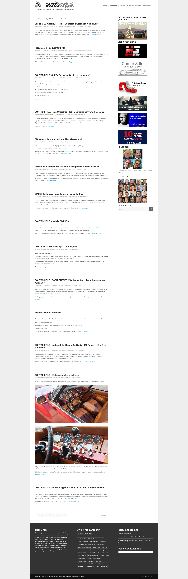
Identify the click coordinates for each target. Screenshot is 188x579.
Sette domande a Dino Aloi (48, 312)
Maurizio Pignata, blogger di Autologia (84, 50)
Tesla (76, 114)
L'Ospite (102, 555)
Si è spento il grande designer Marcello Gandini (58, 139)
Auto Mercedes (96, 547)
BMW (63, 26)
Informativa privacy (53, 576)
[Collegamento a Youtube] (145, 576)
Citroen (97, 550)
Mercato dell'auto (97, 558)
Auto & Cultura (54, 142)
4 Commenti (47, 377)
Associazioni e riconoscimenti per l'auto (87, 536)
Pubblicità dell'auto (71, 315)
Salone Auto (70, 224)
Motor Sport (98, 561)
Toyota (97, 566)
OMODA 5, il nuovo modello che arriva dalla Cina (59, 193)
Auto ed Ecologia (94, 541)
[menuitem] (105, 6)
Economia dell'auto (82, 552)
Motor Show (91, 561)
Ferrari (102, 552)
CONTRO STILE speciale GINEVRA (52, 221)
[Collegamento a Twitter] (142, 576)
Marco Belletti (142, 170)
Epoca (74, 26)
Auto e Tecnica (54, 114)
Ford (79, 555)
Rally (100, 564)
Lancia (107, 555)
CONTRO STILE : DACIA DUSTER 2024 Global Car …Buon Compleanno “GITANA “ (70, 281)
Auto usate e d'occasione (83, 550)
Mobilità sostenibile (82, 561)
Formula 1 (84, 555)
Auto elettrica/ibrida (82, 544)
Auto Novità (53, 196)
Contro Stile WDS (61, 78)
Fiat (107, 552)
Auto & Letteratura (82, 538)
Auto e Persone (55, 315)
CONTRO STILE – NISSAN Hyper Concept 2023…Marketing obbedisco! (69, 487)
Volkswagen (104, 566)
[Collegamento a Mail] (151, 576)
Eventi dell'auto (80, 26)
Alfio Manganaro (122, 170)
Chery (57, 196)
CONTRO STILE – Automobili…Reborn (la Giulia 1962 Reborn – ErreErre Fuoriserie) (70, 346)
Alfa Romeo (55, 350)
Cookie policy (62, 576)
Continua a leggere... (96, 34)
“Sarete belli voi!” (127, 533)
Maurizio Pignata (132, 170)
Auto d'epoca (54, 26)
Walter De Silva (79, 78)
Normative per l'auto (82, 564)
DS (69, 377)
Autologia (59, 26)
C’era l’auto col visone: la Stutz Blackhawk (134, 537)
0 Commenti (45, 26)
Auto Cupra (53, 78)
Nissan (71, 490)
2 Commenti (47, 249)
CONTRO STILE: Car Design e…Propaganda (56, 246)
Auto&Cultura (105, 536)
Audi (99, 536)
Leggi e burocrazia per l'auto (84, 558)
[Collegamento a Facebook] (140, 576)
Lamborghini (76, 142)
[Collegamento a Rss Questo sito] (148, 576)
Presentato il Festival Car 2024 (50, 47)
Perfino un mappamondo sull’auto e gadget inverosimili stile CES (67, 166)
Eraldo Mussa (82, 315)
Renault (105, 564)
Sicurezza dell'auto (89, 566)
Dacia (62, 285)
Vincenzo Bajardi (82, 169)
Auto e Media (91, 544)
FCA (98, 552)
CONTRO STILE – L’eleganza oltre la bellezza (57, 374)
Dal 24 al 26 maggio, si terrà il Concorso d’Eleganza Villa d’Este (66, 23)
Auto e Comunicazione (83, 541)
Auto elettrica (103, 541)
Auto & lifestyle (91, 538)
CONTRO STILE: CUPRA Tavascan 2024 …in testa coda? (63, 75)
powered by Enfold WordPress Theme (75, 576)
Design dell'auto (69, 26)
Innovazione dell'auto (70, 169)
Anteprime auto (88, 533)
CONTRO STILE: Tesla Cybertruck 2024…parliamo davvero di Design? (69, 111)
